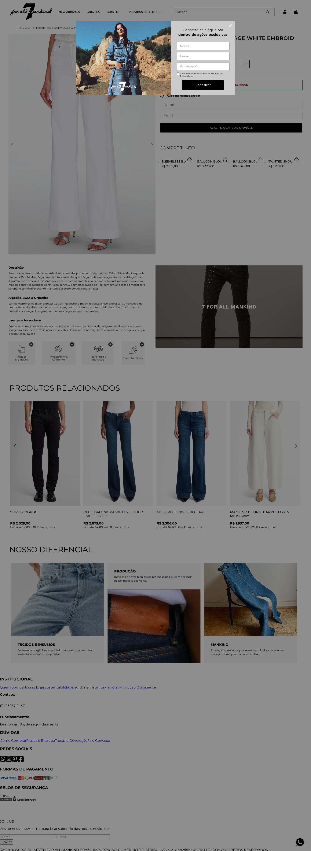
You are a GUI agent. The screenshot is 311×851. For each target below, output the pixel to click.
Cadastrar (203, 85)
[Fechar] (230, 25)
